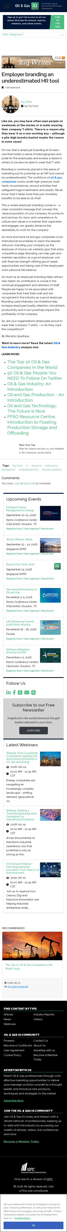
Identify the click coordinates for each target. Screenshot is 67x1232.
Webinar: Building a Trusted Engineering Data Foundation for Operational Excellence (21, 815)
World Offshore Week (19, 539)
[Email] (27, 693)
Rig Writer (26, 101)
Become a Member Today (46, 1057)
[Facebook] (15, 693)
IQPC (50, 1179)
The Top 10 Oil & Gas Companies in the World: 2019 (29, 966)
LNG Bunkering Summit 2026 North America (20, 623)
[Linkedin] (9, 693)
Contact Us (41, 1040)
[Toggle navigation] (7, 6)
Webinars (10, 1024)
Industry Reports (44, 1014)
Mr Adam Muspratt (18, 986)
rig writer (18, 465)
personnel (37, 465)
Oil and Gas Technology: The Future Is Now (32, 408)
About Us (39, 1045)
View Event (47, 529)
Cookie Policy (12, 1055)
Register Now (14, 529)
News (7, 1019)
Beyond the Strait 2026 (20, 564)
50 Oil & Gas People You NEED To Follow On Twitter (34, 375)
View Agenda (31, 529)
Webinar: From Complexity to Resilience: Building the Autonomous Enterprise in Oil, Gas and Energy (22, 757)
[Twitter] (21, 693)
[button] (33, 35)
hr (27, 465)
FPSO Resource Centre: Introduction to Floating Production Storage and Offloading (32, 425)
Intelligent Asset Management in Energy (20, 509)
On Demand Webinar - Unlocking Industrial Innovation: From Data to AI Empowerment (22, 868)
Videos (38, 1019)
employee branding (29, 469)
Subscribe (29, 483)
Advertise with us (44, 1050)
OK (33, 1225)
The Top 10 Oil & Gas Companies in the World (32, 364)
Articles (8, 1014)
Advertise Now (14, 1100)
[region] (33, 1213)
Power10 (9, 1040)
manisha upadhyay (52, 469)
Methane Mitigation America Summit (18, 651)
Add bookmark (12, 87)
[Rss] (34, 693)
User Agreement (14, 1050)
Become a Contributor (18, 1045)
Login (16, 483)
